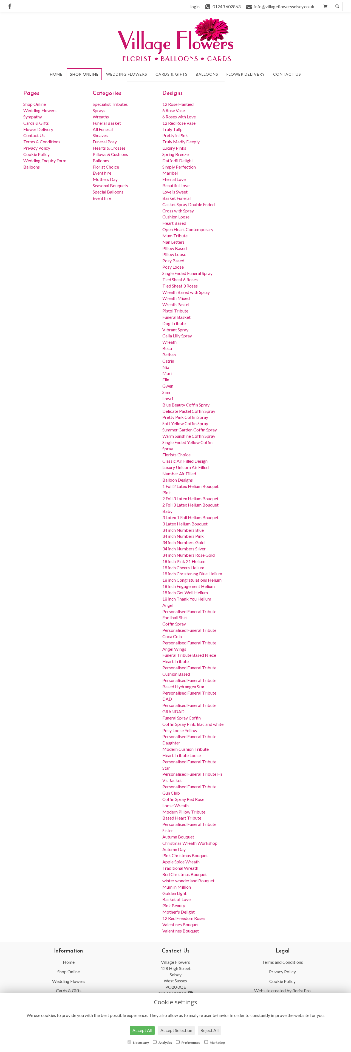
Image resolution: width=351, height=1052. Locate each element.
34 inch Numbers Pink (183, 536)
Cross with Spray (178, 210)
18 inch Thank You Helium (186, 598)
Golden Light (174, 893)
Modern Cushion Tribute (185, 749)
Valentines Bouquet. (181, 924)
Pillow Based (174, 248)
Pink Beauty (173, 905)
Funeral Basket (107, 123)
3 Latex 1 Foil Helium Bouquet (190, 517)
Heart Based (174, 223)
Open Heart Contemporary (187, 229)
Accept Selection (176, 1030)
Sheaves (100, 135)
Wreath (169, 342)
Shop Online (84, 74)
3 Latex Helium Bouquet (185, 523)
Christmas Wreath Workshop (189, 843)
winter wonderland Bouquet (188, 880)
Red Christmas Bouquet (184, 874)
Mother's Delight (178, 911)
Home (56, 74)
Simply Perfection (179, 166)
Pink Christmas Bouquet (185, 855)
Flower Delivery (246, 74)
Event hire (102, 172)
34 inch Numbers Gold (183, 542)
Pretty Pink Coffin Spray (185, 417)
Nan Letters (173, 241)
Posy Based (173, 260)
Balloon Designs (177, 479)
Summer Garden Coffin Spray (189, 429)
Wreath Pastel (175, 304)
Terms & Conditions (41, 141)
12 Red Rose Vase (179, 123)
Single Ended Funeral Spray (187, 273)
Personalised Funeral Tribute (189, 667)
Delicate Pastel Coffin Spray (188, 411)
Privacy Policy (36, 147)
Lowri (167, 398)
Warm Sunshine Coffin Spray (188, 436)
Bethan (169, 354)
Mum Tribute (175, 235)
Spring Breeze (175, 154)
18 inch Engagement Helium (188, 586)
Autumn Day (174, 849)
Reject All (209, 1030)
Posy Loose (173, 266)
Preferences (190, 1042)
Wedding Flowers (126, 74)
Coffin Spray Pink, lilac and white (192, 724)
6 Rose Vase (173, 110)
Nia (165, 367)
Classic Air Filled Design (185, 461)
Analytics (165, 1042)
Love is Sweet (175, 191)
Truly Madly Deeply (181, 141)
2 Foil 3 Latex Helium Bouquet (190, 498)
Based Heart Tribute (181, 817)
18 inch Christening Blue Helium (192, 573)
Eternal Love (174, 179)
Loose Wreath (175, 805)
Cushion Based (176, 673)
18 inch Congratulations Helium (192, 579)
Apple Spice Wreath (181, 861)
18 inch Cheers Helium (183, 567)
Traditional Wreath (180, 868)
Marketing (217, 1042)
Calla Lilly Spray (177, 335)
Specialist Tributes (110, 104)
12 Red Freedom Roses (183, 918)
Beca (167, 348)
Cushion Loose (175, 216)
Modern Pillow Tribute (183, 811)
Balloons (207, 74)
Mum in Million (176, 886)
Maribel (170, 172)
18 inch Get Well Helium (185, 592)
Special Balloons (108, 191)
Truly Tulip (172, 129)
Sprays (99, 110)
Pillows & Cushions (110, 154)
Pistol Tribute (175, 310)
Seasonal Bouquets (110, 185)
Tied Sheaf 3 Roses (180, 285)
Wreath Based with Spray (186, 292)
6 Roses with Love (179, 116)
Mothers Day (105, 179)
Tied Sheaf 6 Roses (180, 279)
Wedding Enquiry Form (44, 160)
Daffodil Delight (177, 160)
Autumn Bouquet (178, 836)
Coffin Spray (174, 623)
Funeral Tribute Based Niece (189, 655)
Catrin (168, 360)
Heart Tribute (175, 661)
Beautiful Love (175, 185)
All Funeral (103, 129)
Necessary (140, 1042)
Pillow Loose (174, 254)
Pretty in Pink (175, 135)
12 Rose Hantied (178, 104)
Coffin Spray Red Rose (183, 799)
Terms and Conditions (282, 962)
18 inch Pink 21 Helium (183, 561)
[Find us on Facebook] (11, 6)
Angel (167, 605)
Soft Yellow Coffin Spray (185, 423)
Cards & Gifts (171, 74)
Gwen (167, 385)
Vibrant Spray (175, 329)
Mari (167, 373)
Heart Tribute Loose (181, 755)
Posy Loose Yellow (179, 730)
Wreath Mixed (176, 298)
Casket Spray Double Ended (188, 204)
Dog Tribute (174, 323)
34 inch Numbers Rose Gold (188, 555)
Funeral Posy (105, 141)
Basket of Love (176, 899)
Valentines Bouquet (180, 930)
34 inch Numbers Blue (183, 530)
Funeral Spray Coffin (181, 717)
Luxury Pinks (174, 147)
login (195, 6)
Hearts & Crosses (109, 147)
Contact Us (287, 74)
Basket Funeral (176, 198)
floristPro (301, 990)
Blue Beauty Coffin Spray (186, 404)
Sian (166, 392)
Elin (165, 379)
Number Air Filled (179, 473)
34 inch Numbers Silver (184, 548)
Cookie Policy (36, 154)
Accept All (142, 1030)
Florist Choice (106, 166)
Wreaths (101, 116)
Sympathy (32, 116)
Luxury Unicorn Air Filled (185, 467)
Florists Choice (176, 454)
